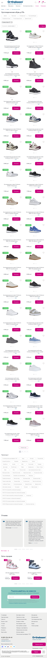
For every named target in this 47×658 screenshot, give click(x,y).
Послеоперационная (17, 18)
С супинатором (26, 481)
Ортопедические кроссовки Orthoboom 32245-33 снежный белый (12, 323)
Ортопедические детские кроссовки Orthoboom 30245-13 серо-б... (35, 323)
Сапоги (33, 461)
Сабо (22, 464)
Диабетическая (28, 18)
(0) (16, 49)
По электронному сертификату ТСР (10, 458)
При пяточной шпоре (37, 481)
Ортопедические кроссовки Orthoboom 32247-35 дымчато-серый (12, 296)
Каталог (8, 9)
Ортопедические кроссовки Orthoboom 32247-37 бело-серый (12, 406)
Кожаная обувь (17, 481)
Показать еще (23, 447)
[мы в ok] (11, 646)
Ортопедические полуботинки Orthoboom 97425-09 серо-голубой (35, 351)
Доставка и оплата (20, 615)
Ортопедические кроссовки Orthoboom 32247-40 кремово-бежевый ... (12, 213)
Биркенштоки (25, 461)
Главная (2, 9)
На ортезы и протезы (30, 504)
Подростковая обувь (7, 481)
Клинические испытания (21, 630)
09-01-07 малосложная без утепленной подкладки (13, 495)
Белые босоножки (16, 472)
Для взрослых (35, 621)
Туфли (22, 467)
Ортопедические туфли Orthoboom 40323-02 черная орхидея (35, 185)
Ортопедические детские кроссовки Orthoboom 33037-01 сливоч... (35, 157)
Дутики (13, 464)
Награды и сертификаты (22, 627)
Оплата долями (35, 625)
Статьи (2, 625)
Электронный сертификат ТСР (23, 634)
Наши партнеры (4, 617)
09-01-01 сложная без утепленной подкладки (12, 489)
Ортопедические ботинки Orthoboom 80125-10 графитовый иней (34, 74)
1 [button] (10, 97)
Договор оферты (20, 632)
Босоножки (31, 464)
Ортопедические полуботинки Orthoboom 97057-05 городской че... (35, 102)
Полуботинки (13, 467)
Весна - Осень (40, 467)
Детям (5, 15)
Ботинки (31, 458)
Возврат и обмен (20, 621)
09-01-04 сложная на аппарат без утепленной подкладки (14, 492)
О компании (3, 615)
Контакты (3, 630)
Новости (3, 619)
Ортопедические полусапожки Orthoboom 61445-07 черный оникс (12, 74)
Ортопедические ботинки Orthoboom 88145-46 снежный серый (12, 102)
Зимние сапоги (38, 484)
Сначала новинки (11, 26)
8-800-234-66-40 (6, 637)
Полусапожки (40, 458)
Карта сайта (4, 632)
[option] (12, 36)
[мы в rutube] (8, 646)
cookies (9, 652)
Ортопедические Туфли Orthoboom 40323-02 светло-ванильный (35, 47)
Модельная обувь (36, 478)
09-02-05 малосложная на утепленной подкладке (13, 504)
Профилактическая (6, 18)
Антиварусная (22, 15)
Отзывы (3, 623)
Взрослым (14, 15)
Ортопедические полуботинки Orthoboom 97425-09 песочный (12, 379)
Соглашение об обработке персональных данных (17, 603)
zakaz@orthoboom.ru (5, 640)
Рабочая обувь (17, 478)
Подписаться (35, 597)
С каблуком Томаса (6, 484)
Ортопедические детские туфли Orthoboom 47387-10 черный (12, 434)
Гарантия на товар (20, 617)
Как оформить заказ (21, 623)
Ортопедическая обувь (16, 9)
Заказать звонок (39, 644)
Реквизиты (3, 627)
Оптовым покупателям (21, 619)
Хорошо (36, 651)
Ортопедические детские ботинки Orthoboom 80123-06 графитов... (12, 47)
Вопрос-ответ (4, 621)
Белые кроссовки (6, 472)
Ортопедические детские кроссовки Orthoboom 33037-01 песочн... (12, 157)
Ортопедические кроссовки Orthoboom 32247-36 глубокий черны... (12, 240)
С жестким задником (17, 484)
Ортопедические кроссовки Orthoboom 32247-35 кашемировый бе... (35, 268)
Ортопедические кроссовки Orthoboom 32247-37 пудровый (35, 434)
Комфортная (31, 467)
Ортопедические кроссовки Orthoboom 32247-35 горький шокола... (12, 268)
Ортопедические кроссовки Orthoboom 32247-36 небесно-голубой (35, 240)
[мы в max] (2, 646)
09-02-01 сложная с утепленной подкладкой (12, 498)
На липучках (28, 495)
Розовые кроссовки (38, 472)
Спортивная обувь (26, 478)
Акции (33, 623)
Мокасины (31, 475)
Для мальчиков (35, 617)
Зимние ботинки (28, 484)
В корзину (16, 52)
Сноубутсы (5, 464)
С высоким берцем (32, 15)
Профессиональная (7, 478)
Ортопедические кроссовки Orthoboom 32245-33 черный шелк (35, 296)
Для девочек (34, 615)
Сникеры (39, 464)
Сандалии (16, 461)
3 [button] (12, 97)
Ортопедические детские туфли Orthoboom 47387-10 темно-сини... (35, 406)
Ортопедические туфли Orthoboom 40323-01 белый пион (12, 185)
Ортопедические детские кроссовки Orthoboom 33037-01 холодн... (35, 130)
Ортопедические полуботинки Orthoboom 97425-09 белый (35, 379)
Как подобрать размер (21, 625)
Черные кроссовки (27, 472)
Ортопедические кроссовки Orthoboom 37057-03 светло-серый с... (12, 130)
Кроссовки (5, 467)
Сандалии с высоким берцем (19, 475)
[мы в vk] (5, 646)
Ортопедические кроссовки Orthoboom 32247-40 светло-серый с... (35, 213)
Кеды (23, 458)
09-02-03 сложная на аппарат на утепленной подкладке (14, 501)
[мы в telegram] (14, 646)
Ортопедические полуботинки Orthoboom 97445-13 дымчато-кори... (12, 351)
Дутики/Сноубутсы (6, 461)
